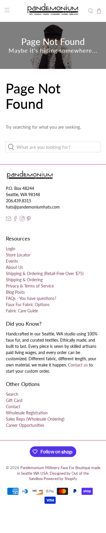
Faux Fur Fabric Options (27, 304)
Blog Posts (15, 292)
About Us (14, 267)
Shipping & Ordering (24, 279)
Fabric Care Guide (22, 310)
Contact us (78, 364)
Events (12, 261)
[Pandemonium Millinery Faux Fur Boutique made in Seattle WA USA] (53, 10)
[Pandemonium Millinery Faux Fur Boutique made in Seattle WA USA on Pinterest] (29, 219)
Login (10, 248)
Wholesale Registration (27, 412)
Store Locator (18, 254)
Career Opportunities (25, 425)
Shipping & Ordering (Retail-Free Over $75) (45, 273)
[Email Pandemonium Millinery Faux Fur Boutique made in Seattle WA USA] (8, 219)
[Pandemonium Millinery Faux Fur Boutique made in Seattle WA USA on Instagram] (22, 219)
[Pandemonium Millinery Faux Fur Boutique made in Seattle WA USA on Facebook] (15, 219)
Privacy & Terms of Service (30, 285)
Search (12, 394)
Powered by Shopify (60, 479)
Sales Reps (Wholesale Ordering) (35, 418)
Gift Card (14, 400)
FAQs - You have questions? (31, 298)
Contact (13, 406)
